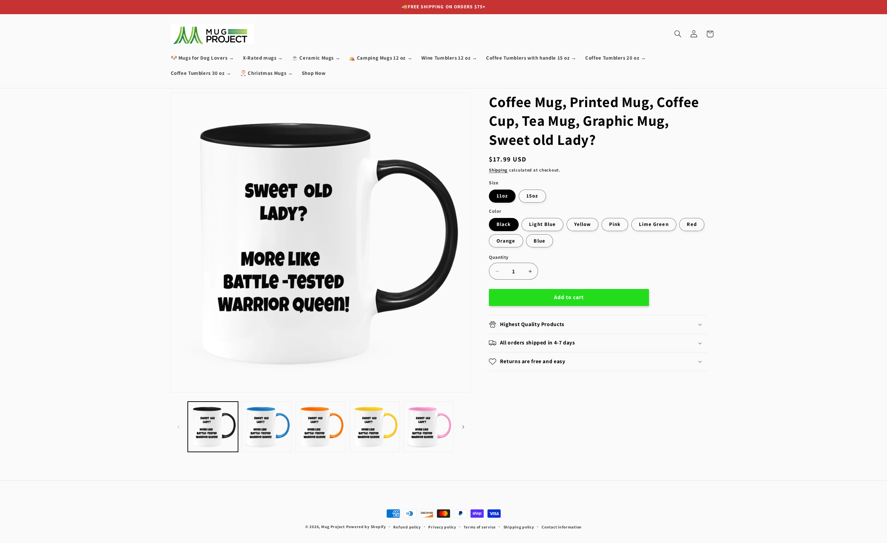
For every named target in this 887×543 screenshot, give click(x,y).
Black (504, 224)
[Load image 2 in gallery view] (266, 427)
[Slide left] (178, 427)
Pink (615, 224)
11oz (502, 195)
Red (691, 224)
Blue (539, 240)
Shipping (498, 170)
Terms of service (480, 526)
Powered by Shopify (366, 526)
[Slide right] (463, 427)
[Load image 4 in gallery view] (375, 427)
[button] (678, 34)
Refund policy (407, 526)
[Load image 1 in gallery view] (213, 427)
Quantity (498, 257)
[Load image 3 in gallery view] (321, 427)
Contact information (562, 526)
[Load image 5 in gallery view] (428, 427)
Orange (506, 240)
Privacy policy (442, 526)
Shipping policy (518, 526)
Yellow (582, 224)
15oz (532, 195)
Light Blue (542, 224)
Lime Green (654, 224)
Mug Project (333, 526)
